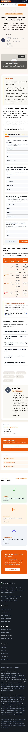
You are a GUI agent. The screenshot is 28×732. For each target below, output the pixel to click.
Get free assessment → (12, 569)
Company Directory (6, 638)
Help (16, 10)
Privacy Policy (5, 653)
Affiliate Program (5, 659)
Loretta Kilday (16, 388)
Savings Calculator (6, 629)
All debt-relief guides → (21, 478)
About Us (3, 647)
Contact (3, 650)
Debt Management (9, 376)
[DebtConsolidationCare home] (8, 583)
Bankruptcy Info (5, 621)
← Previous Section (10, 241)
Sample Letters (5, 632)
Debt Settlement (21, 372)
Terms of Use (5, 656)
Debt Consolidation (9, 372)
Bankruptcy (19, 376)
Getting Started (8, 380)
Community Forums (6, 635)
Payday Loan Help (6, 618)
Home (12, 10)
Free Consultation (21, 4)
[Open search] (16, 4)
